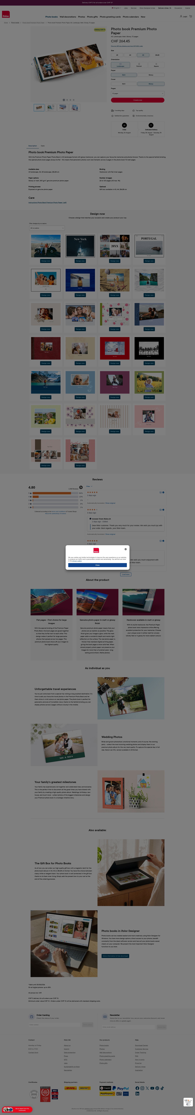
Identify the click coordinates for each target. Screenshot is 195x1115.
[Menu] (192, 1099)
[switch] (188, 1104)
